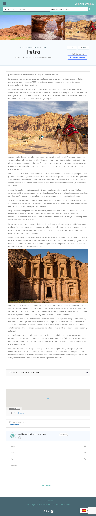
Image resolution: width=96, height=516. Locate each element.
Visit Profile (63, 435)
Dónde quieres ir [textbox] (63, 9)
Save (72, 48)
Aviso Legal (30, 505)
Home (22, 47)
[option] (48, 27)
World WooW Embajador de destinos (32, 434)
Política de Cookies (62, 505)
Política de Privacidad (45, 505)
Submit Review (78, 57)
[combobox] (68, 9)
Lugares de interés (32, 47)
